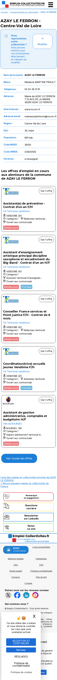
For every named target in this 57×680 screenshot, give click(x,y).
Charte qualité (15, 571)
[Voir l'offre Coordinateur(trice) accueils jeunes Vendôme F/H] (28, 369)
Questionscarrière (31, 507)
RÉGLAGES (21, 656)
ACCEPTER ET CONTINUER (21, 642)
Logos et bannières (41, 547)
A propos (15, 577)
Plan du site (41, 577)
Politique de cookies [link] (21, 672)
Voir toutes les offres (19, 458)
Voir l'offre (46, 190)
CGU (16, 565)
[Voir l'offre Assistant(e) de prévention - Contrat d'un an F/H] (28, 209)
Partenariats (41, 559)
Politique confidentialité (41, 571)
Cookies (28, 583)
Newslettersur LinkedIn (31, 517)
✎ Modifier (43, 41)
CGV (41, 565)
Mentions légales (16, 559)
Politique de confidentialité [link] (21, 664)
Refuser (21, 650)
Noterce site (31, 527)
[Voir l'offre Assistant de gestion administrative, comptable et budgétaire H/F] (28, 421)
